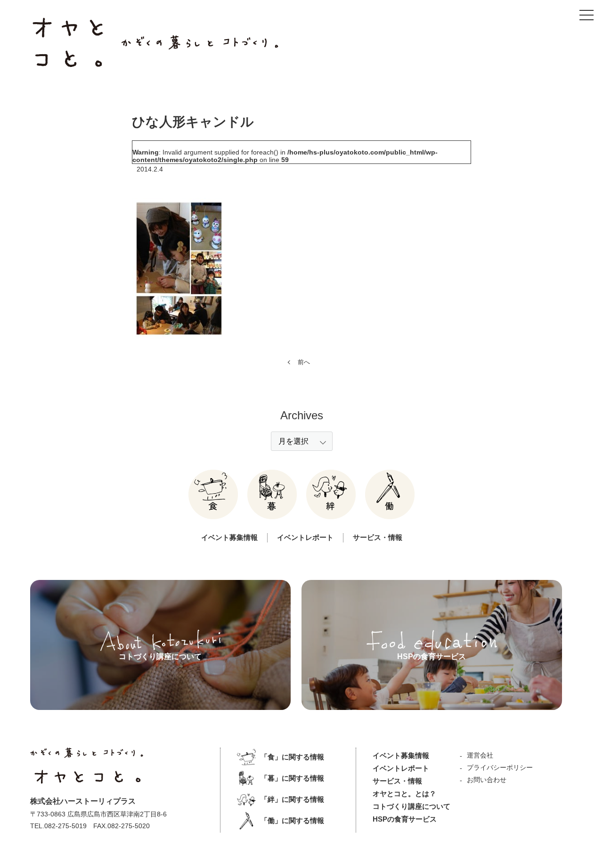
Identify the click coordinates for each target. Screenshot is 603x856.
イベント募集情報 (229, 537)
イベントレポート (305, 537)
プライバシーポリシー (500, 767)
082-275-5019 (65, 826)
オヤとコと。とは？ (404, 794)
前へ (304, 362)
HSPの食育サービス (405, 819)
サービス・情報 (377, 537)
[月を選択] (302, 441)
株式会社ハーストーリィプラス (83, 801)
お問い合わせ (486, 779)
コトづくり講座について (411, 806)
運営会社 (480, 755)
